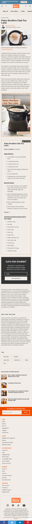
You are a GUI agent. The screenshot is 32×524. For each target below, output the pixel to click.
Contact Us (5, 450)
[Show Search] (6, 6)
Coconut (16, 356)
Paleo (26, 360)
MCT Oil (4, 426)
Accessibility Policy (7, 459)
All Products (5, 432)
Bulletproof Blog (6, 444)
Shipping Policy (6, 454)
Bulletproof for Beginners (8, 438)
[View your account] (26, 6)
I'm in (25, 412)
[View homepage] (16, 6)
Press (3, 471)
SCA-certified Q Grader (7, 334)
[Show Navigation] (2, 6)
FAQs (3, 452)
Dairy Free (6, 360)
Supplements (5, 428)
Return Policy (5, 457)
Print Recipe (27, 141)
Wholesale (4, 487)
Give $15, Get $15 (6, 480)
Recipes (4, 440)
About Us (4, 469)
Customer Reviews (7, 475)
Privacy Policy (5, 461)
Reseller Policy (5, 492)
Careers (4, 473)
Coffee (3, 421)
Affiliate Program (6, 490)
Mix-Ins (4, 424)
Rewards (4, 478)
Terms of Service (6, 463)
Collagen (4, 430)
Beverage (6, 356)
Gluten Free (17, 360)
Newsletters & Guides (7, 442)
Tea (4, 363)
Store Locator (5, 485)
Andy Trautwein (11, 25)
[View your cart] (30, 6)
